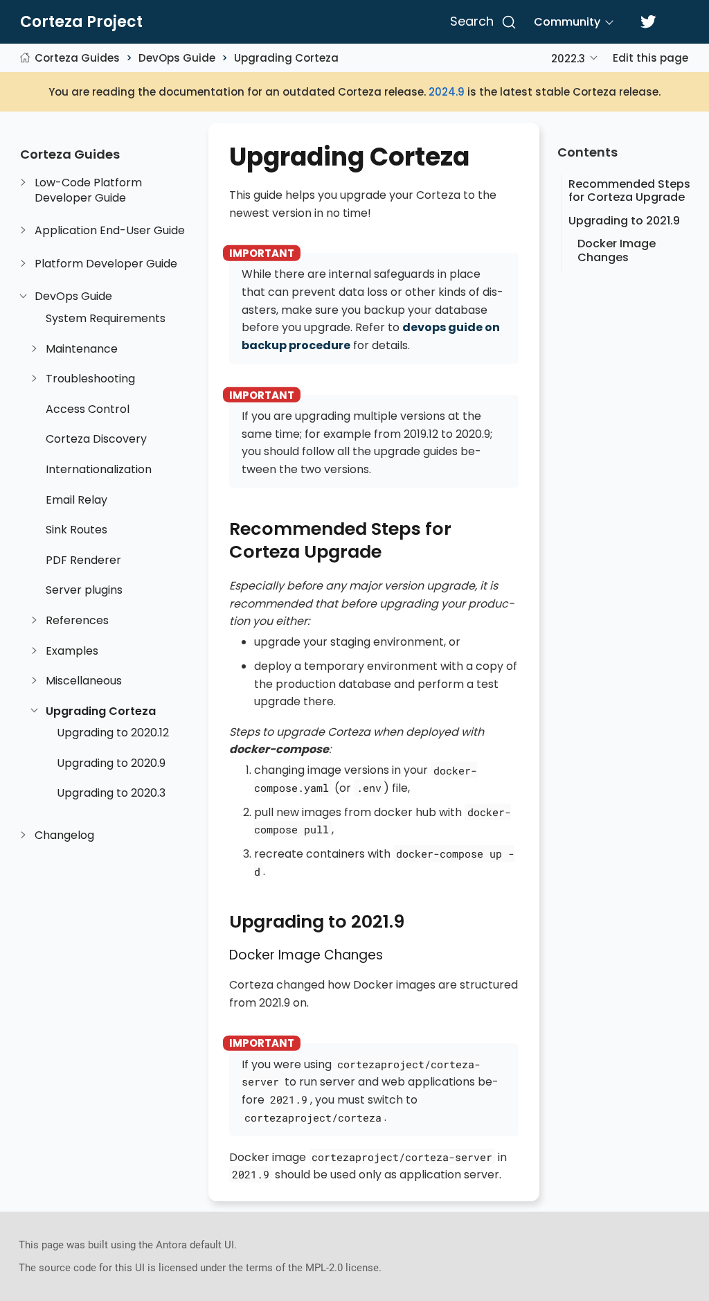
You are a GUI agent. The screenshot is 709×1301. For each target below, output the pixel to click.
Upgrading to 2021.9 (624, 221)
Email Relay (76, 500)
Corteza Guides (77, 58)
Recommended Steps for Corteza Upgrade (629, 190)
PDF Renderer (83, 560)
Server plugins (84, 590)
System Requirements (105, 318)
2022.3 (568, 58)
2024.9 (447, 92)
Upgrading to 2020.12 (113, 733)
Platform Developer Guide (106, 264)
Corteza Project (81, 22)
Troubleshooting (90, 379)
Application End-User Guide (110, 230)
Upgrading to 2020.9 (111, 763)
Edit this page (650, 58)
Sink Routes (76, 530)
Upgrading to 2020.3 (111, 793)
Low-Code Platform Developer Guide (88, 190)
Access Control (87, 409)
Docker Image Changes (616, 250)
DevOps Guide (176, 58)
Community (567, 22)
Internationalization (99, 469)
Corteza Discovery (96, 439)
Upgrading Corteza (286, 58)
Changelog (64, 835)
